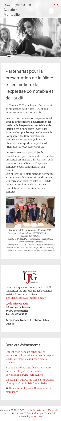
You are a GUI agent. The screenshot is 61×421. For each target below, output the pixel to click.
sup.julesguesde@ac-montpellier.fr (26, 297)
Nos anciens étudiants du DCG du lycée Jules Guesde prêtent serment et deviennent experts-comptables (28, 371)
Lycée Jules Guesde (17, 303)
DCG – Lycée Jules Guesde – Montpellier (17, 9)
